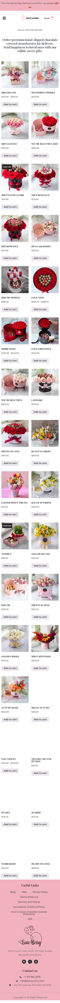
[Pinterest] (36, 962)
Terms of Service (29, 897)
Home (21, 30)
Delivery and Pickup (29, 902)
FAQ (24, 892)
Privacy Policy (40, 892)
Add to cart (10, 104)
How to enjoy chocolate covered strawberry (29, 913)
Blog (12, 892)
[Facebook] (24, 962)
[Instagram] (30, 962)
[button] (4, 18)
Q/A (30, 919)
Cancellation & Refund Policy (29, 907)
